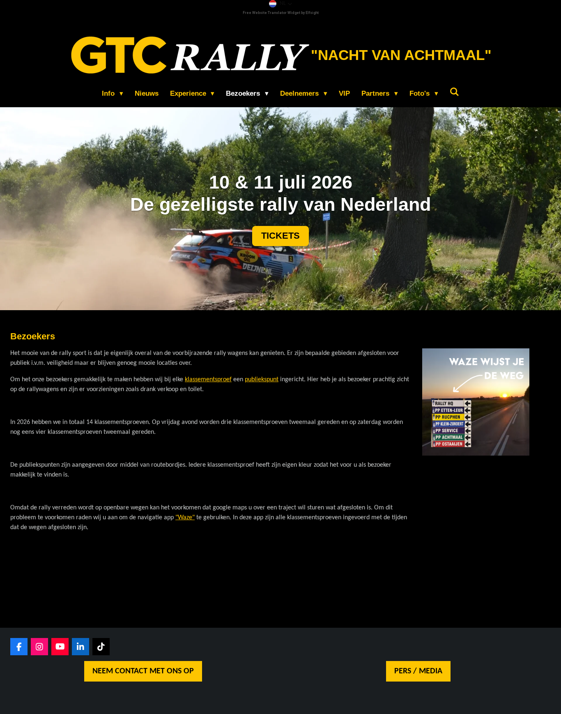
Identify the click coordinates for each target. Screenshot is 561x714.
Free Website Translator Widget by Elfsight (281, 13)
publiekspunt (261, 379)
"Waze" (185, 517)
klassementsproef (208, 379)
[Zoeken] (454, 92)
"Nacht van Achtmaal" (401, 55)
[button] (280, 3)
